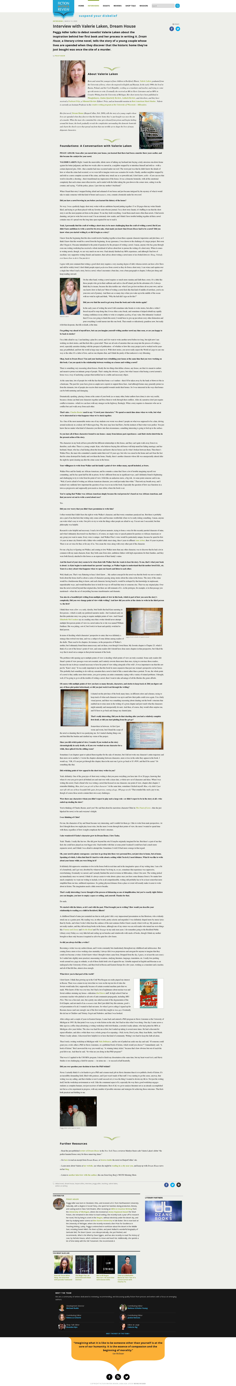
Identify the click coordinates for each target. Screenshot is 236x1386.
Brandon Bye (71, 1327)
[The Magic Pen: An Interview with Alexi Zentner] (84, 1264)
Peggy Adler (60, 56)
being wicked (140, 1384)
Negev (100, 1217)
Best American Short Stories (143, 101)
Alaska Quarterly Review (110, 97)
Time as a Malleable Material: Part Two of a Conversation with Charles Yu (127, 1278)
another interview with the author (83, 1174)
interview (88, 1184)
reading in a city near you (122, 1165)
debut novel (59, 1184)
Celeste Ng (132, 1327)
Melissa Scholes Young (138, 1308)
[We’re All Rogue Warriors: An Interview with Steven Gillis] (105, 1264)
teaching (105, 1184)
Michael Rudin (72, 1308)
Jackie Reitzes (134, 1317)
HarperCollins (79, 1184)
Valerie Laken (145, 81)
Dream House (77, 113)
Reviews (118, 5)
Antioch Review (128, 97)
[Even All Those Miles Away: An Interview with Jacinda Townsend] (63, 1264)
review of (89, 1150)
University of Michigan (79, 1212)
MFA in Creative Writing (121, 1209)
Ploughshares (93, 97)
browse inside (106, 1159)
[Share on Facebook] (171, 28)
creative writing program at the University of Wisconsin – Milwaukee (119, 104)
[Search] (177, 6)
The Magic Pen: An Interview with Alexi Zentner (83, 1277)
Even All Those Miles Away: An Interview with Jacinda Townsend (63, 1277)
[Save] (178, 1185)
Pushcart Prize (74, 101)
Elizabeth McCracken (69, 619)
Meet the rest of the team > (118, 1334)
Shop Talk (130, 5)
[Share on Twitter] (178, 28)
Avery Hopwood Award (118, 1212)
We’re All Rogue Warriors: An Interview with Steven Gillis (105, 1277)
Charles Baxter (76, 412)
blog (67, 1169)
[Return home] (63, 10)
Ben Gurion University (102, 1220)
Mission (144, 5)
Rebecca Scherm (73, 1317)
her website (88, 1165)
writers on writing (61, 1186)
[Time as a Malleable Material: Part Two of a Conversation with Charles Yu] (127, 1264)
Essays (106, 5)
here (66, 1159)
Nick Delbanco (105, 1041)
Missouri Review (89, 101)
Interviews (93, 5)
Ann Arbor (140, 540)
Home (81, 5)
